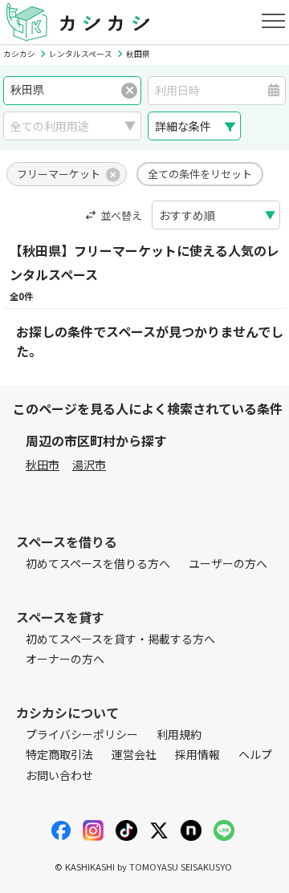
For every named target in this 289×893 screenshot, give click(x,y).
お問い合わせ (59, 775)
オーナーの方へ (65, 659)
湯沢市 (89, 465)
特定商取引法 (59, 754)
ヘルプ (255, 754)
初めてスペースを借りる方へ (98, 563)
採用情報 (197, 754)
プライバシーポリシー (82, 734)
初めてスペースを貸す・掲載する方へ (120, 639)
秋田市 (42, 465)
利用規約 (179, 734)
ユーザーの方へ (228, 563)
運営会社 (134, 754)
